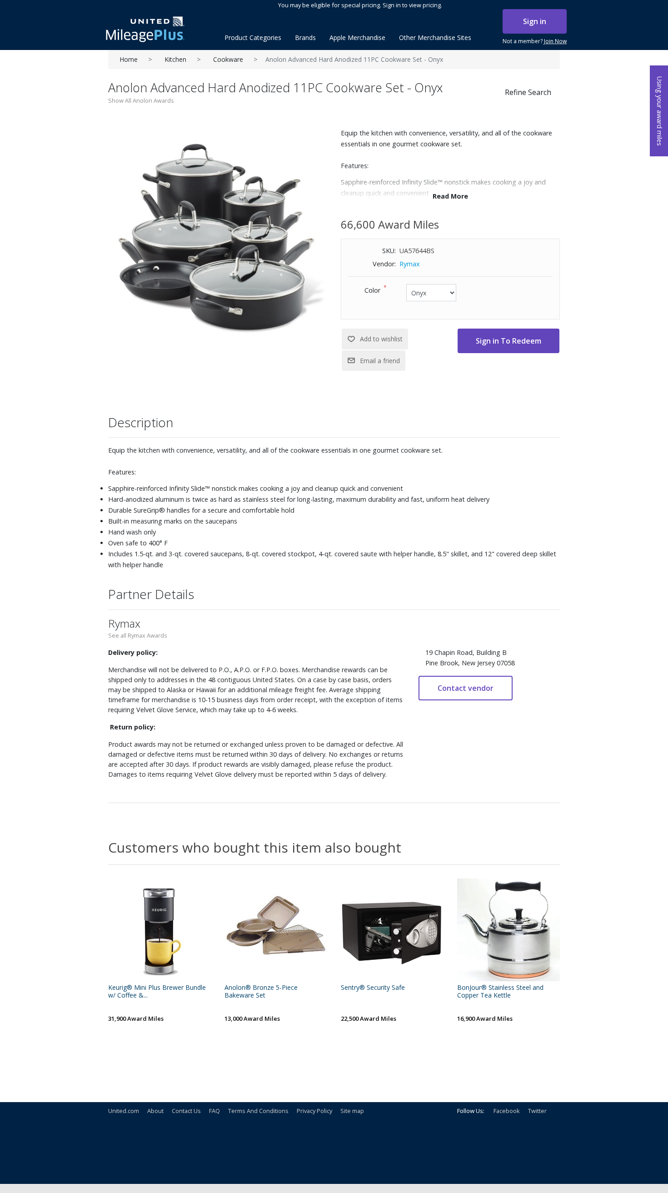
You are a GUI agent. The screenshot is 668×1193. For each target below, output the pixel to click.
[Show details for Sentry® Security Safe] (392, 930)
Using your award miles (659, 111)
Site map (352, 1111)
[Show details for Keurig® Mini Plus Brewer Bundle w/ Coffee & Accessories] (159, 930)
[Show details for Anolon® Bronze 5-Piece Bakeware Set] (275, 930)
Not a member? (535, 41)
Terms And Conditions (258, 1111)
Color (372, 290)
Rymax (409, 264)
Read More (450, 196)
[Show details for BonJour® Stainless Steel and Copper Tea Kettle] (508, 930)
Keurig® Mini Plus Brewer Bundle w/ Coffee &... (157, 991)
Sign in (534, 21)
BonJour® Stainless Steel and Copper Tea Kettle (500, 991)
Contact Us (186, 1111)
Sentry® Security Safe (373, 988)
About (155, 1111)
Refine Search (528, 92)
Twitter (537, 1111)
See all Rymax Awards (137, 635)
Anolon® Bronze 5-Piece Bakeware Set (261, 991)
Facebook (507, 1111)
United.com (123, 1111)
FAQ (214, 1111)
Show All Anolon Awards (141, 100)
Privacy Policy (314, 1111)
